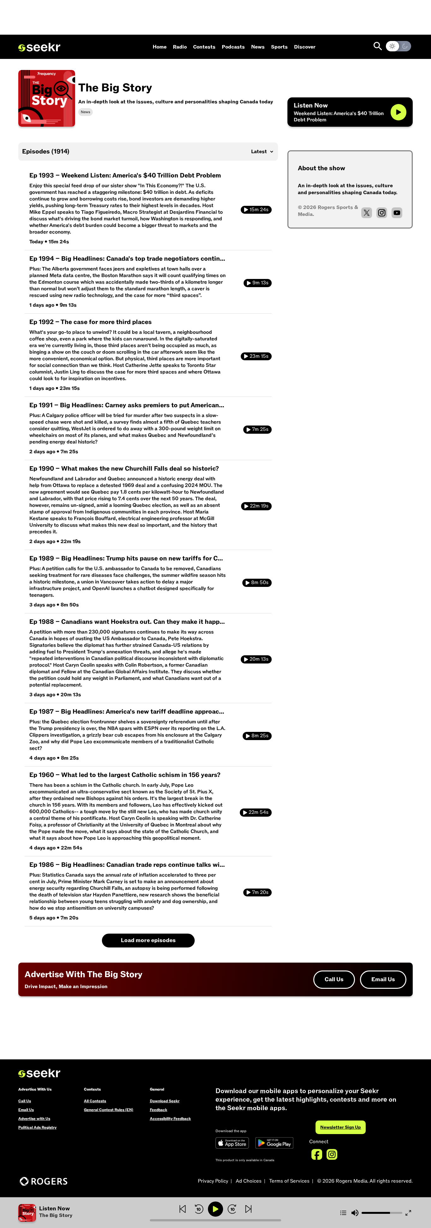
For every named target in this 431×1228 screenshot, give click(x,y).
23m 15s (259, 356)
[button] (84, 1213)
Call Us (334, 979)
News (258, 46)
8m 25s (260, 735)
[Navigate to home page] (39, 47)
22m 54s (259, 812)
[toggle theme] (398, 46)
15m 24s (259, 209)
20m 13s (259, 659)
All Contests (95, 1100)
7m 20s (260, 892)
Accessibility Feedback (170, 1118)
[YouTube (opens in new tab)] (397, 212)
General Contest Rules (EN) (108, 1109)
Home (160, 46)
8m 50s (260, 582)
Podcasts (233, 46)
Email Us (383, 979)
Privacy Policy (213, 1181)
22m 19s (259, 505)
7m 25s (260, 429)
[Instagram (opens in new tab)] (381, 212)
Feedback (158, 1109)
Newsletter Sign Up (340, 1127)
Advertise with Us (34, 1118)
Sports (279, 46)
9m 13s (260, 282)
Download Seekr (165, 1100)
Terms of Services (289, 1181)
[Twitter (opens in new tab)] (366, 212)
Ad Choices (249, 1181)
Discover (305, 46)
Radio (180, 46)
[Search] (378, 46)
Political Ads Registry (37, 1127)
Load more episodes (148, 940)
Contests (204, 46)
